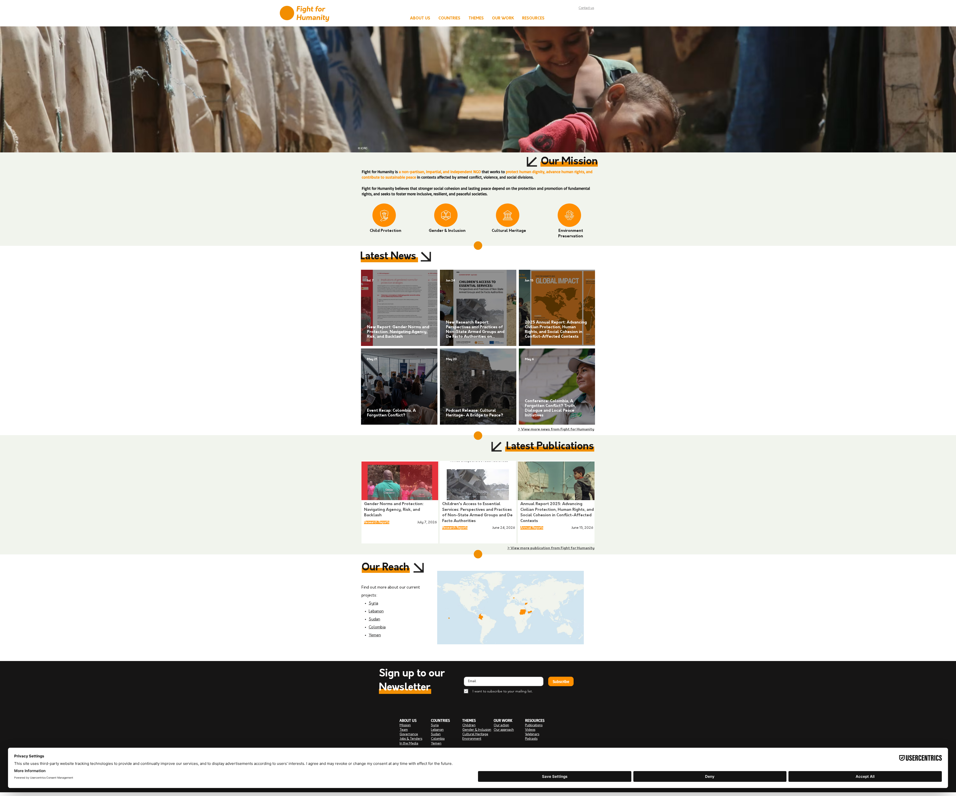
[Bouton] (400, 496)
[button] (420, 18)
